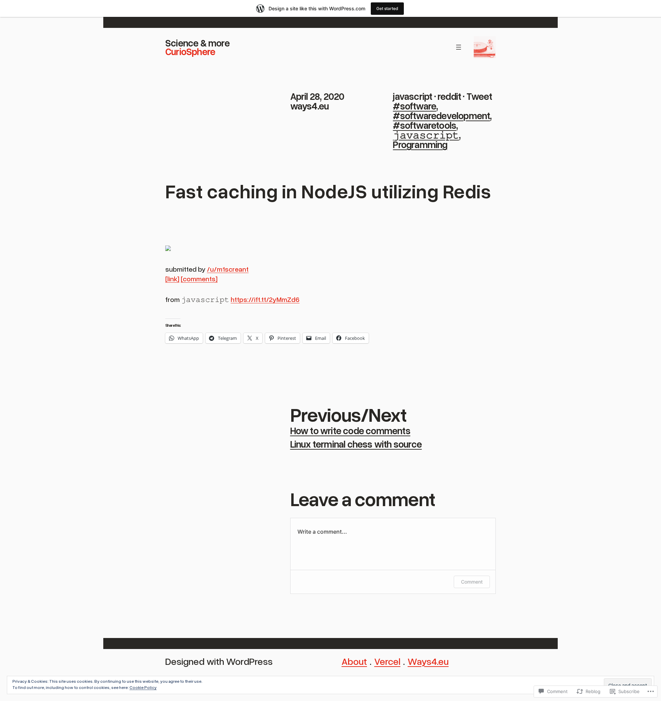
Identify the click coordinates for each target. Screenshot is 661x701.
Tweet (479, 96)
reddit (449, 96)
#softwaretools (424, 125)
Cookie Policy (143, 687)
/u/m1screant (228, 269)
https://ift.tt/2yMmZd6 (265, 299)
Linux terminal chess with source (356, 444)
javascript (412, 96)
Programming (420, 144)
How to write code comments (350, 430)
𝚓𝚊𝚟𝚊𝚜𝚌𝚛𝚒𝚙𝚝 (426, 134)
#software (414, 106)
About (354, 661)
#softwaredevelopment (441, 115)
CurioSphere (190, 51)
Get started (387, 8)
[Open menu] (458, 47)
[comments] (199, 278)
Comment (472, 582)
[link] (172, 278)
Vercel (387, 661)
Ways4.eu (428, 661)
